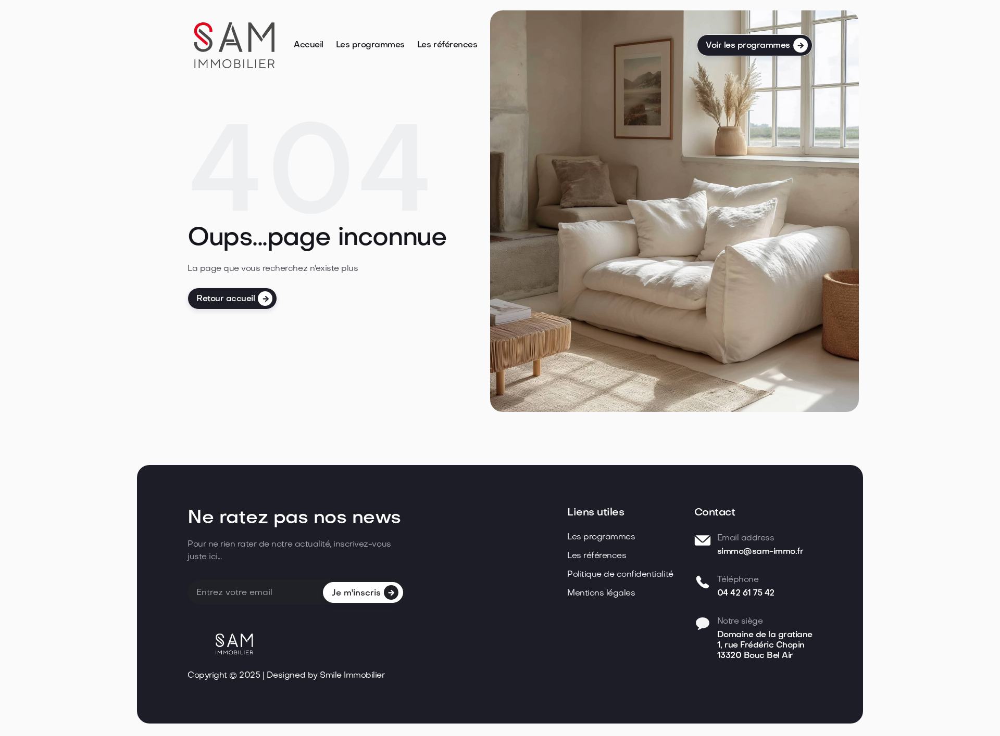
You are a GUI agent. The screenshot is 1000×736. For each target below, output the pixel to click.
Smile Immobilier (352, 676)
